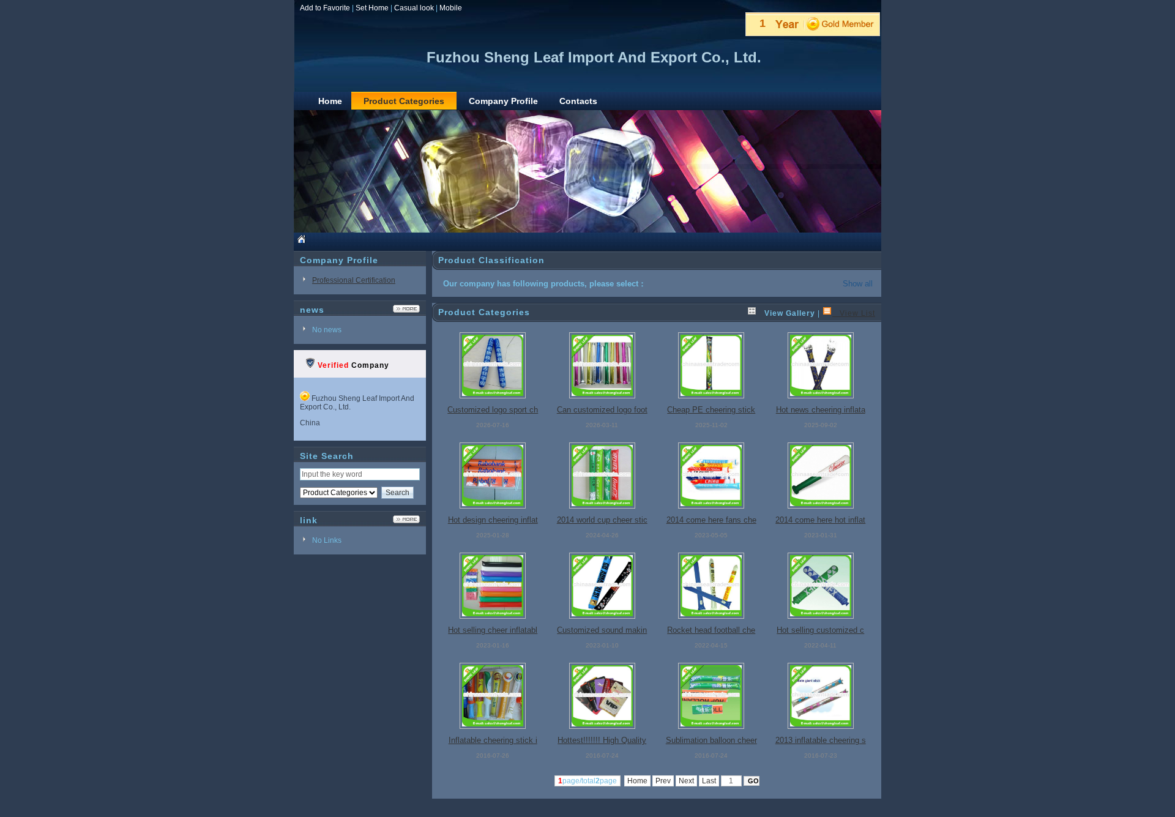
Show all (858, 283)
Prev (663, 781)
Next (686, 781)
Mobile (450, 8)
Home (637, 781)
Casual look (414, 8)
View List (853, 313)
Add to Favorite (325, 8)
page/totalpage (587, 781)
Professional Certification (353, 280)
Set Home (372, 8)
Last (709, 781)
